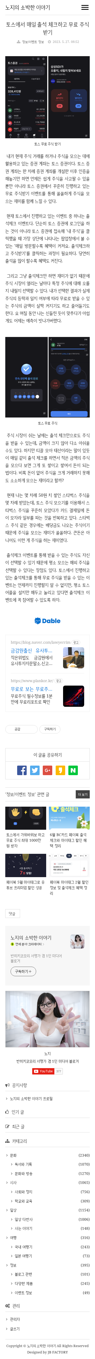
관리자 (15, 1319)
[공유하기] (25, 729)
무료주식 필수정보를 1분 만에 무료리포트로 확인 (32, 699)
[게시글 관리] (31, 729)
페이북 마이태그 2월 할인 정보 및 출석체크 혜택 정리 (69, 888)
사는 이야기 (22, 1228)
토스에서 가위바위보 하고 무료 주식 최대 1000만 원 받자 (25, 840)
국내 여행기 (22, 1246)
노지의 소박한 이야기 (27, 7)
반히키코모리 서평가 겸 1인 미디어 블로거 (36, 958)
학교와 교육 (22, 1200)
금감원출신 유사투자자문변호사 (32, 650)
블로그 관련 (22, 1274)
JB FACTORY (58, 1352)
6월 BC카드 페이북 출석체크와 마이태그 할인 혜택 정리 (68, 840)
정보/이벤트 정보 (33, 41)
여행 (13, 1237)
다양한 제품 (23, 1283)
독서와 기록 (22, 1164)
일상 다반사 (23, 1219)
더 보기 (83, 794)
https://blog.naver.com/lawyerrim (40, 642)
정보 (12, 1265)
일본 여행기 (22, 1255)
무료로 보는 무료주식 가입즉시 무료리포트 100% (32, 689)
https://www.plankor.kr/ (32, 680)
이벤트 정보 (22, 1292)
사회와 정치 (22, 1191)
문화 (13, 1155)
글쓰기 (15, 1328)
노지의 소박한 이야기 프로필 (31, 1098)
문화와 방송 (22, 1173)
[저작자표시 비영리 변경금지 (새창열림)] (67, 729)
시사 (13, 1182)
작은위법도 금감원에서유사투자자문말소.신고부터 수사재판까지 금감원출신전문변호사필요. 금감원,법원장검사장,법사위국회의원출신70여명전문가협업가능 (32, 660)
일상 (13, 1210)
